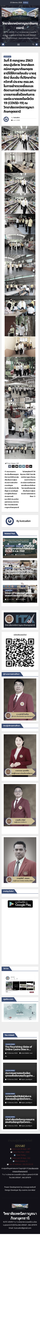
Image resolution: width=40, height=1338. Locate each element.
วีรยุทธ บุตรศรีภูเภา (26, 1079)
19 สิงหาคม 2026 (12, 1053)
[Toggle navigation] (18, 44)
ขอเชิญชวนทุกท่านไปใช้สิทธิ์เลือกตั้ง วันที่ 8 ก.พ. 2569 (20, 550)
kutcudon (16, 118)
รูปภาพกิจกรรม (7, 56)
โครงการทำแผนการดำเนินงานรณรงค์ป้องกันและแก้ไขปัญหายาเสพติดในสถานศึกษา (19, 595)
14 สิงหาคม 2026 (12, 1103)
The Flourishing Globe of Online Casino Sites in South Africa (18, 1049)
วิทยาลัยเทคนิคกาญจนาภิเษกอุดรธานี (20, 25)
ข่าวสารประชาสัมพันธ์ (10, 546)
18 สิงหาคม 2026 (12, 1079)
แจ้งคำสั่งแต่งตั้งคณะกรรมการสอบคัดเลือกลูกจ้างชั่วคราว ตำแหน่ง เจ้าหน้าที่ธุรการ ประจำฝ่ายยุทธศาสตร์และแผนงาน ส (19, 1123)
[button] (33, 44)
